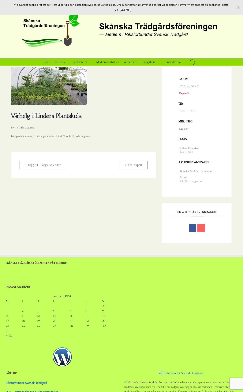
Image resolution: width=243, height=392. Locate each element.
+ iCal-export (133, 165)
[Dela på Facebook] (192, 228)
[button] (192, 62)
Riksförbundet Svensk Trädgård (26, 383)
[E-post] (201, 228)
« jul (9, 335)
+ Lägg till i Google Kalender (43, 165)
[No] (238, 7)
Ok (116, 9)
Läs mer (184, 128)
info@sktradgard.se (191, 181)
